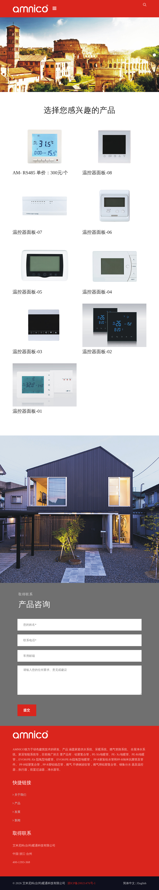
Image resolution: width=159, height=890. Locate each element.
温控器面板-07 (27, 232)
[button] (154, 55)
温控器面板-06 (97, 232)
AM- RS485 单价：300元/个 (40, 172)
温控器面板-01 (27, 411)
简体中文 (129, 883)
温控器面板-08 (97, 172)
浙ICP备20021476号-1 (81, 883)
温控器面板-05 (27, 291)
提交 (26, 710)
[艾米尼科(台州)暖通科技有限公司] (30, 8)
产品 (17, 803)
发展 (17, 811)
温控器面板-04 (97, 291)
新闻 (17, 820)
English (141, 883)
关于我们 (20, 794)
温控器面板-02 (97, 351)
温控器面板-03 (27, 351)
